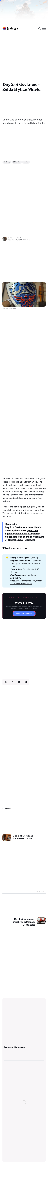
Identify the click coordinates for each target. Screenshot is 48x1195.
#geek (8, 533)
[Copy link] (26, 682)
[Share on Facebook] (12, 682)
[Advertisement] (24, 393)
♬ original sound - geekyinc (20, 540)
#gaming (27, 536)
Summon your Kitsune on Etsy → (24, 613)
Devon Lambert (15, 238)
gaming (26, 162)
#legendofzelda (13, 536)
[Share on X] (5, 682)
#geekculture (20, 533)
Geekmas (7, 162)
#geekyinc (38, 536)
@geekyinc (11, 524)
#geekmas (32, 530)
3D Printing (16, 162)
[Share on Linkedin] (19, 682)
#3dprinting (34, 533)
